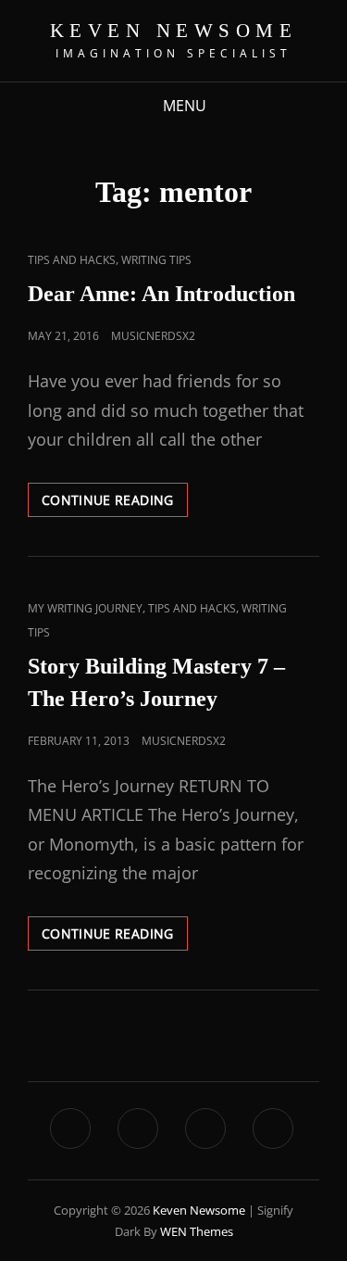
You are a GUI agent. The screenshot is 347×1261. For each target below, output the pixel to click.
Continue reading (115, 496)
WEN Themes (196, 1231)
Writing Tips (156, 260)
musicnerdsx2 (153, 336)
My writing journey (85, 608)
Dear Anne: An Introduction (161, 294)
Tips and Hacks (72, 260)
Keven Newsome (174, 30)
